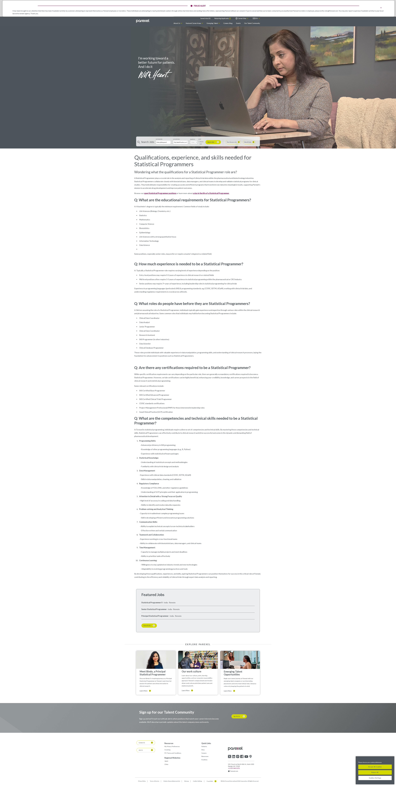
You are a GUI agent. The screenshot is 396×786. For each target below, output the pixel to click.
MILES (201, 142)
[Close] (392, 759)
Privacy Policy (142, 781)
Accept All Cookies (375, 767)
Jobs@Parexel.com (331, 11)
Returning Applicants (221, 18)
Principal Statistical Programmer (155, 616)
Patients (204, 746)
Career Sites (242, 18)
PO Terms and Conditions (172, 753)
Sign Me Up (236, 716)
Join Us (141, 750)
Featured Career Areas (193, 23)
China (166, 764)
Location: (176, 139)
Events (238, 23)
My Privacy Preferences (172, 746)
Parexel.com (234, 771)
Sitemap (186, 781)
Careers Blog (227, 23)
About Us (177, 23)
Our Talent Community (252, 23)
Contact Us (142, 742)
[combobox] (180, 142)
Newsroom (204, 756)
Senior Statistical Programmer (154, 609)
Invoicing (167, 750)
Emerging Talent (212, 23)
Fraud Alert (210, 781)
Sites (203, 750)
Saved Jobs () (205, 18)
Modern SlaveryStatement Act (171, 781)
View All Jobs (247, 142)
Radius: (192, 139)
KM (201, 144)
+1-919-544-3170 (234, 768)
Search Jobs (210, 142)
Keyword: (159, 139)
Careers (204, 753)
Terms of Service (154, 781)
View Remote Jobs (232, 142)
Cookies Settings (197, 781)
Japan (166, 761)
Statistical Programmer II (152, 602)
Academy (204, 760)
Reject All (375, 772)
